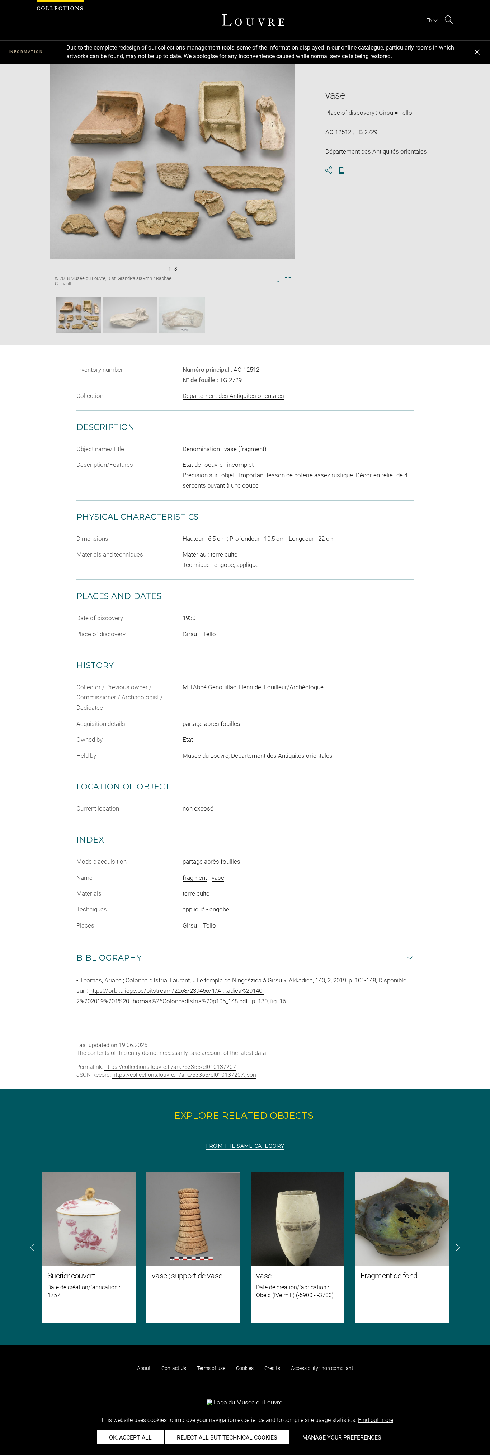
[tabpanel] (245, 1248)
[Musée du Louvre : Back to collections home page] (253, 20)
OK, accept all (130, 1437)
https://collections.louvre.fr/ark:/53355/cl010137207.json (184, 1074)
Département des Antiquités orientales (233, 395)
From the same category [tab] (245, 1146)
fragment (195, 877)
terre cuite (196, 893)
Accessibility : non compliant (322, 1368)
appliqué (194, 909)
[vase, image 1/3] (78, 315)
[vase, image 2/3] (130, 315)
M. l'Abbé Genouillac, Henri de (222, 687)
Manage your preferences (341, 1437)
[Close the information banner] (477, 52)
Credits (272, 1368)
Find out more (375, 1420)
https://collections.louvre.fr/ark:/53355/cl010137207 (170, 1067)
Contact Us (173, 1368)
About (144, 1368)
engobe (219, 909)
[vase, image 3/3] (182, 315)
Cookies (245, 1368)
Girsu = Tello (199, 925)
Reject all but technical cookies (227, 1437)
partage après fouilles (211, 861)
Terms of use (211, 1368)
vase (218, 877)
